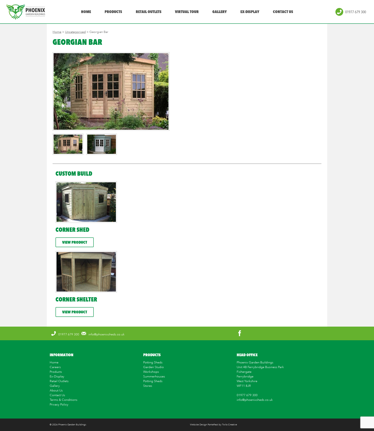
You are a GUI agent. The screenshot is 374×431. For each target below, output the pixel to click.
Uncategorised (75, 32)
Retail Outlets (148, 11)
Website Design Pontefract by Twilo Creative (213, 424)
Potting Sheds (152, 362)
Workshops (151, 372)
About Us (56, 390)
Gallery (219, 11)
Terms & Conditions (63, 400)
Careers (55, 367)
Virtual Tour (187, 11)
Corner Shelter (76, 299)
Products (113, 11)
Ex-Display (249, 11)
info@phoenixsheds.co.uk (255, 400)
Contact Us (283, 11)
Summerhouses (154, 376)
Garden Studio (153, 367)
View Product (74, 242)
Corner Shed (72, 229)
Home (86, 11)
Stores (147, 386)
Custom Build (74, 173)
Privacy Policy (59, 404)
